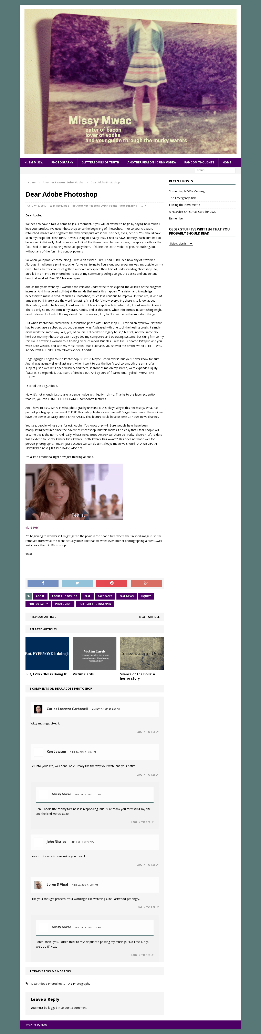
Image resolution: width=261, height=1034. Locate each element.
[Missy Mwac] (130, 81)
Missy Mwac (61, 205)
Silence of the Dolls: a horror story (137, 676)
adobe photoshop (64, 596)
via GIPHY (32, 527)
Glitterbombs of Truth (100, 162)
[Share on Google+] (146, 583)
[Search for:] (215, 170)
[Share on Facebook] (43, 583)
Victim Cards (83, 674)
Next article (149, 617)
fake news (126, 596)
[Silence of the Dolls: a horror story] (142, 668)
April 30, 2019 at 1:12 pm (88, 794)
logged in (54, 1008)
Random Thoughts (199, 162)
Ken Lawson (56, 751)
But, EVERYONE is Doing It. (46, 674)
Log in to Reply (147, 732)
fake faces (105, 596)
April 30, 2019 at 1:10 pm (88, 927)
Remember (176, 218)
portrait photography (95, 604)
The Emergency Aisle (183, 198)
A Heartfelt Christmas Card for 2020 (192, 212)
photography (38, 604)
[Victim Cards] (95, 668)
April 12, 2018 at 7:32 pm (83, 752)
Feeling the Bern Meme (184, 205)
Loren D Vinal (57, 884)
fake (87, 596)
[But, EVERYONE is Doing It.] (47, 668)
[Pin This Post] (111, 583)
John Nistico (56, 841)
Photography (62, 162)
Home (227, 162)
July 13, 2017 (38, 205)
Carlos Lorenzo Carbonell (67, 709)
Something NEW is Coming (187, 191)
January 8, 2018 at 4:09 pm (106, 709)
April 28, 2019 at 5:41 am (85, 884)
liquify (146, 596)
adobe (40, 596)
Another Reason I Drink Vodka (151, 162)
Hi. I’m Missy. (33, 162)
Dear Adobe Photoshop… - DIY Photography (60, 983)
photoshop (63, 604)
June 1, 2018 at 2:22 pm (82, 842)
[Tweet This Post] (77, 583)
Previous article (43, 617)
